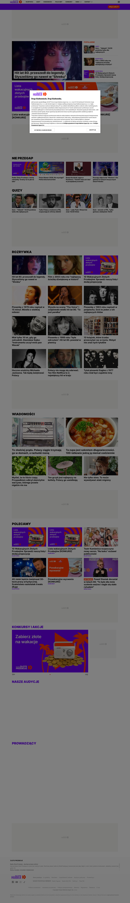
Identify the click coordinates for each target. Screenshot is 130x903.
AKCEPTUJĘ (92, 130)
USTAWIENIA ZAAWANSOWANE (43, 130)
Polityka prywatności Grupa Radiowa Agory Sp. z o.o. (78, 123)
